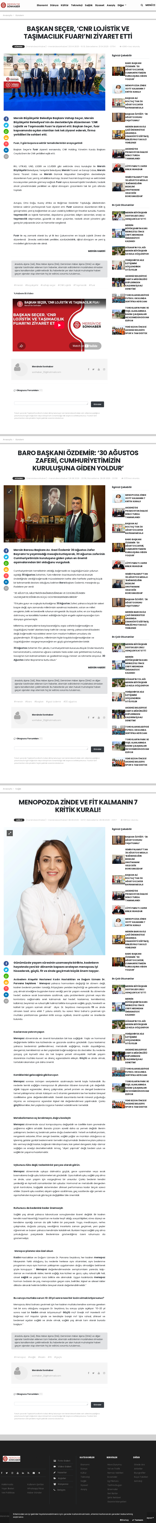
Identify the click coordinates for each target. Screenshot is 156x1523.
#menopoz (20, 1357)
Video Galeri (64, 1466)
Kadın (57, 979)
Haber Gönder (34, 1492)
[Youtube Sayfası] (19, 1472)
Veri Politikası (8, 1492)
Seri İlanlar (112, 1493)
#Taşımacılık (80, 285)
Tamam (138, 1520)
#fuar (92, 285)
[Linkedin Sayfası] (24, 1472)
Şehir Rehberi (114, 1497)
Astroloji (138, 1481)
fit (93, 1007)
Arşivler (61, 1478)
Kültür (65, 5)
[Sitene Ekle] (40, 1472)
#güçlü (58, 1357)
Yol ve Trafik (113, 1468)
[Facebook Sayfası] (3, 1472)
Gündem (19, 15)
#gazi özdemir (53, 701)
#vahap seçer (48, 285)
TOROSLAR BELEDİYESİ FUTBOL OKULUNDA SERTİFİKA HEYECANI (137, 298)
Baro (62, 582)
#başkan (39, 701)
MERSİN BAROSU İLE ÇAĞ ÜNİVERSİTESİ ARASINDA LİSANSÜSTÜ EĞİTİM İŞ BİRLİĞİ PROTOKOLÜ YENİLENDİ (137, 134)
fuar (36, 149)
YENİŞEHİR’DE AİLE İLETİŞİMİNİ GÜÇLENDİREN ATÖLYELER (134, 265)
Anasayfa (7, 15)
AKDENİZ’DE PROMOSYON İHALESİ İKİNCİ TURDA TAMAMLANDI (136, 153)
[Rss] (30, 1472)
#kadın (41, 1357)
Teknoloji (76, 5)
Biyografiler (139, 1472)
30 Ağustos (29, 574)
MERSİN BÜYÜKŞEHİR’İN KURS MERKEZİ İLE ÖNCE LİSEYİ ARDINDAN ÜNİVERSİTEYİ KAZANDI (136, 233)
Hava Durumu (114, 1464)
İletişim (61, 1489)
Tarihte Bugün (114, 1485)
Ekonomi (42, 5)
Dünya (54, 5)
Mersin (101, 166)
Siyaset (99, 5)
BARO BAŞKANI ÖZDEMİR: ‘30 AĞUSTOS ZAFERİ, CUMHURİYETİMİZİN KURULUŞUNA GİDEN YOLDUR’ (136, 71)
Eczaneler (112, 1476)
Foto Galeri (63, 1460)
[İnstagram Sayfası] (13, 1472)
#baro (28, 701)
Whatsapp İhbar (35, 1488)
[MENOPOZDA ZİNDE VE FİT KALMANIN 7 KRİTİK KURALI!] (54, 890)
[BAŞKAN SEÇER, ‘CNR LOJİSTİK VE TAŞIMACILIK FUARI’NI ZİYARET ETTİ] (54, 81)
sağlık (25, 1277)
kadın (76, 1298)
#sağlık (32, 1357)
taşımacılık (21, 214)
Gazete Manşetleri (116, 1501)
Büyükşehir (20, 170)
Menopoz (45, 983)
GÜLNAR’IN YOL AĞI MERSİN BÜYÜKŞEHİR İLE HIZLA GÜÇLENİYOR (137, 250)
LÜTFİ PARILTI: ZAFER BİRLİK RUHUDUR (136, 168)
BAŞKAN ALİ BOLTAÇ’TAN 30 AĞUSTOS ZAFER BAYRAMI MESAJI (134, 103)
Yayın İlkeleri (8, 1488)
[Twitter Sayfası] (8, 1472)
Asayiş (111, 5)
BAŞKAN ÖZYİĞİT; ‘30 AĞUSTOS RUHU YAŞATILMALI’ (136, 117)
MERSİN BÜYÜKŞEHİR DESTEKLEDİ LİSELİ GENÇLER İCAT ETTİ (136, 215)
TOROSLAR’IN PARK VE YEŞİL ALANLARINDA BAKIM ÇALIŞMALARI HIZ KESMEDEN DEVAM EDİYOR (137, 314)
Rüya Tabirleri (141, 1476)
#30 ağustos (70, 701)
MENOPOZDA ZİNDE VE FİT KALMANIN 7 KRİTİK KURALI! (135, 88)
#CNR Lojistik (64, 285)
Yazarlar (62, 1472)
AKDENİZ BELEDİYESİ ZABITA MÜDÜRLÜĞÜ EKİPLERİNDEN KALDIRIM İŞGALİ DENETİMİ (136, 282)
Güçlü (83, 1058)
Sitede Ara (139, 1464)
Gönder (97, 404)
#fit (50, 1357)
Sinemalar (112, 1489)
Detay (125, 1520)
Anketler (138, 1468)
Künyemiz (62, 1484)
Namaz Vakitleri (115, 1472)
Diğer (121, 5)
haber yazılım (7, 1519)
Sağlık (89, 5)
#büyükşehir (31, 285)
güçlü (17, 1105)
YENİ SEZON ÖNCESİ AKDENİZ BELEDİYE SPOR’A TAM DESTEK (136, 330)
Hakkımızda (7, 1484)
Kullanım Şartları (35, 1484)
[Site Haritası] (35, 1472)
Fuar (59, 182)
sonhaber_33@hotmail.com (46, 372)
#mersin (18, 285)
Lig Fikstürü (113, 1481)
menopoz (99, 1257)
